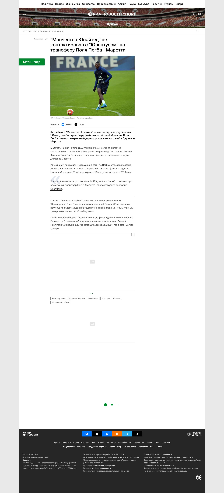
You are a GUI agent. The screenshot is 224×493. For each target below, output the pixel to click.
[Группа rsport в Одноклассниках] (117, 433)
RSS (152, 447)
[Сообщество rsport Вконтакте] (107, 433)
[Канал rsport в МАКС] (87, 433)
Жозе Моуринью (58, 298)
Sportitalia (56, 188)
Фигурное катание (71, 442)
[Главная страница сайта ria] (103, 14)
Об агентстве (130, 447)
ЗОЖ (93, 442)
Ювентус (116, 298)
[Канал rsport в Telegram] (127, 433)
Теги (157, 442)
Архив (159, 447)
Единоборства (124, 442)
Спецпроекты (68, 447)
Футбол (57, 442)
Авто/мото (111, 442)
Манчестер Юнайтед (60, 303)
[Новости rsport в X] (137, 433)
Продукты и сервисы (97, 447)
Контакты (143, 447)
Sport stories (138, 442)
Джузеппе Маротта (77, 298)
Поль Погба (93, 298)
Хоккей (101, 442)
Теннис (149, 442)
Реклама (81, 447)
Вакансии (27, 460)
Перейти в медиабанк (84, 118)
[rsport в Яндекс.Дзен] (97, 433)
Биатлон (85, 442)
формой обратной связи (154, 463)
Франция (106, 298)
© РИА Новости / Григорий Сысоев (62, 118)
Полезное (166, 442)
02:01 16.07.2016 (30, 31)
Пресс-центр (115, 447)
